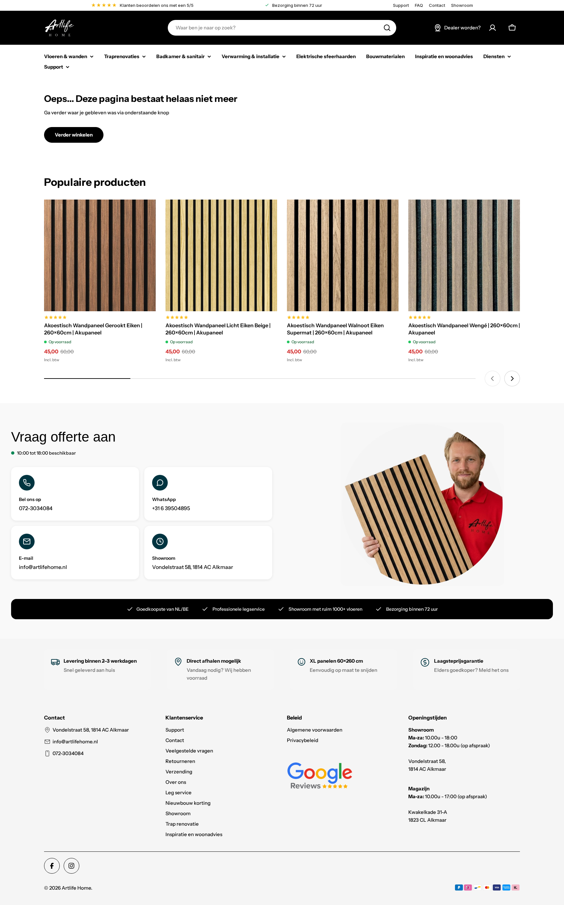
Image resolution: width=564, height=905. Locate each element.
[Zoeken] (387, 28)
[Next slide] (512, 378)
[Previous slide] (492, 378)
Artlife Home (76, 888)
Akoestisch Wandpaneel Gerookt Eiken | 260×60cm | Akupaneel (93, 329)
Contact (437, 5)
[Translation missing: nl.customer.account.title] (492, 28)
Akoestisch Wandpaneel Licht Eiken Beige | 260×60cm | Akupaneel (218, 329)
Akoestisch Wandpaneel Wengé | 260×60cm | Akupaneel (464, 329)
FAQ (419, 5)
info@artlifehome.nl (75, 741)
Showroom (462, 5)
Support (401, 5)
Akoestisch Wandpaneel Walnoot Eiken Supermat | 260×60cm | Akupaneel (335, 329)
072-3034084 (68, 753)
